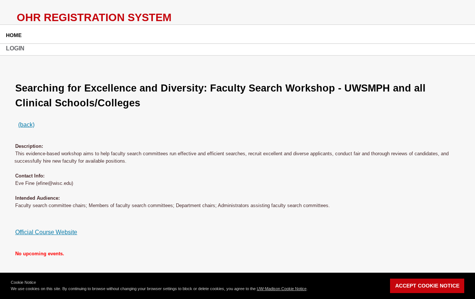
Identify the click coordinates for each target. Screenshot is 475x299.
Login (15, 48)
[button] (309, 289)
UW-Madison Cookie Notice (282, 288)
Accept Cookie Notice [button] (427, 286)
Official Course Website (46, 232)
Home (14, 35)
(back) (26, 125)
